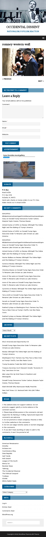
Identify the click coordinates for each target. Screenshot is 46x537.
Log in (4, 503)
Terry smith (6, 295)
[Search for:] (23, 523)
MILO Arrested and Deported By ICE (15, 341)
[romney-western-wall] (23, 75)
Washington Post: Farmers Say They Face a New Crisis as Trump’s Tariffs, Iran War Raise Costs (22, 310)
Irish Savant (6, 458)
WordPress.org (7, 514)
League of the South (10, 461)
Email (4, 128)
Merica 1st (6, 463)
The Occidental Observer (11, 471)
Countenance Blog (9, 451)
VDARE (4, 478)
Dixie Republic (7, 453)
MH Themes (35, 534)
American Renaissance (10, 443)
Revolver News (7, 466)
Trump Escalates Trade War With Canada (17, 364)
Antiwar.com (6, 448)
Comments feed (8, 511)
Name (4, 121)
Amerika (5, 446)
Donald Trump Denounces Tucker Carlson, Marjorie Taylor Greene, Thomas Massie (20, 219)
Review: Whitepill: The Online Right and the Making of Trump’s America (22, 226)
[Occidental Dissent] (23, 21)
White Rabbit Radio (9, 481)
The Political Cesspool (10, 473)
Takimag (5, 468)
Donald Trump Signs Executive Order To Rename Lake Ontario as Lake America (20, 233)
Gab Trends (6, 456)
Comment (6, 104)
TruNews (5, 476)
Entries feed (6, 507)
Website (5, 134)
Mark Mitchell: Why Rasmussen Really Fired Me (19, 386)
